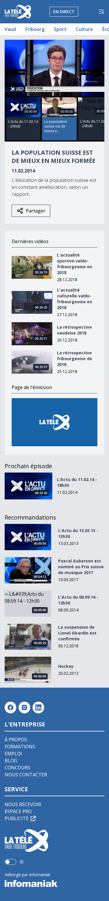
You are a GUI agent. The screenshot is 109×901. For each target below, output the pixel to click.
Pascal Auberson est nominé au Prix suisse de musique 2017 (81, 566)
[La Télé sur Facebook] (10, 707)
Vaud (10, 29)
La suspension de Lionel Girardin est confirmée (77, 633)
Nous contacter (26, 774)
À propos (16, 739)
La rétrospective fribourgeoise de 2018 (74, 358)
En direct (63, 11)
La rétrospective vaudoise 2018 (74, 330)
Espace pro (18, 811)
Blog (11, 760)
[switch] (10, 862)
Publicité (16, 818)
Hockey (66, 666)
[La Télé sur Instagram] (24, 707)
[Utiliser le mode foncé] (21, 862)
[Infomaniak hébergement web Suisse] (54, 883)
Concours (17, 767)
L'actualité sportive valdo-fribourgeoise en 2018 (74, 263)
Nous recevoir (23, 804)
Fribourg (34, 29)
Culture (84, 29)
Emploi (13, 753)
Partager (35, 211)
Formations (20, 746)
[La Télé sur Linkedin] (38, 707)
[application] (54, 68)
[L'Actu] (54, 422)
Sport (60, 29)
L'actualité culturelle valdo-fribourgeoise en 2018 (74, 298)
